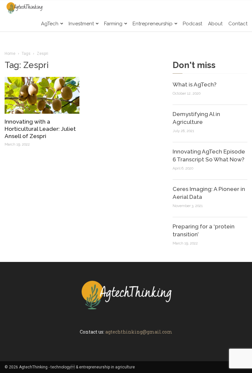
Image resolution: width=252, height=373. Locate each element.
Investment (81, 24)
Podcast (192, 24)
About (215, 24)
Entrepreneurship (153, 24)
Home (10, 53)
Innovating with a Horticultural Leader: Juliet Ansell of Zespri (40, 128)
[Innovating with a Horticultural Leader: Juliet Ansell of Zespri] (42, 95)
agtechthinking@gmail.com (138, 332)
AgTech (49, 24)
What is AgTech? (195, 84)
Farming (113, 24)
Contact (237, 24)
